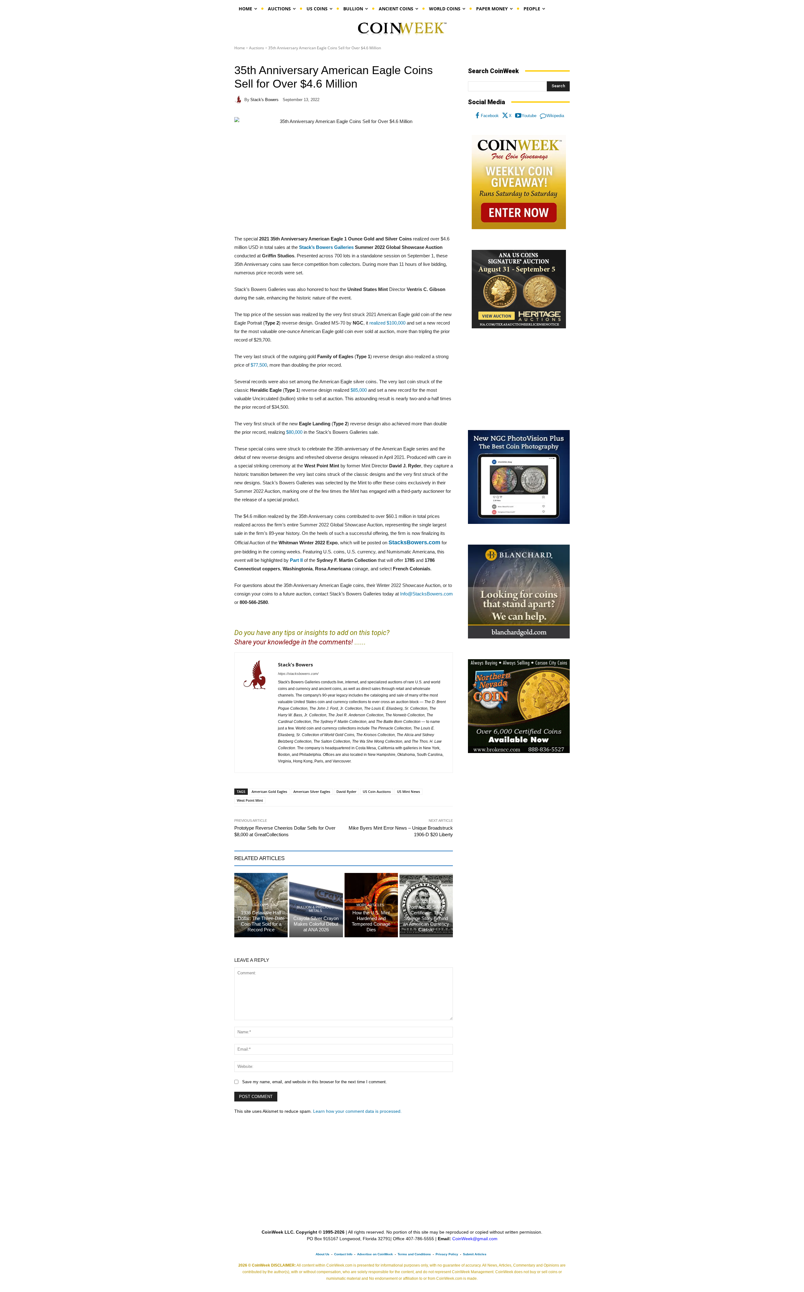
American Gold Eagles (269, 791)
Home (239, 48)
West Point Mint (250, 800)
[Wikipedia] (543, 115)
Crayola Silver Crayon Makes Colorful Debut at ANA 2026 (316, 924)
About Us (322, 1254)
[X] (505, 115)
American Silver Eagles (311, 791)
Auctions (256, 48)
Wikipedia (555, 115)
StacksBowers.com (414, 542)
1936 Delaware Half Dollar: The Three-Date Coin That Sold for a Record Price (261, 921)
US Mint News (408, 791)
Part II (296, 560)
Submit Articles (474, 1254)
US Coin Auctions (377, 791)
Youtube (529, 115)
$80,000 (294, 432)
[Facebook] (477, 115)
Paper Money (425, 894)
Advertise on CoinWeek (375, 1254)
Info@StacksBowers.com (426, 593)
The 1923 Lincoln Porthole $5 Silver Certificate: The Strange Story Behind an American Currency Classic (426, 915)
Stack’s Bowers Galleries (326, 247)
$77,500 (259, 365)
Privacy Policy (447, 1254)
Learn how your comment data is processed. (357, 1111)
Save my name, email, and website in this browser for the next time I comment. (314, 1081)
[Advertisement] (519, 379)
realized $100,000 (387, 323)
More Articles (370, 905)
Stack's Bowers (264, 100)
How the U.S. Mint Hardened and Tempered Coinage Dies (371, 921)
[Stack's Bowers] (239, 99)
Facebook (490, 115)
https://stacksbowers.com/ (298, 674)
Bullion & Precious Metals (315, 909)
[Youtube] (518, 115)
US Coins (260, 905)
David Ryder (346, 791)
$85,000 (358, 390)
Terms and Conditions (414, 1254)
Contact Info (343, 1254)
